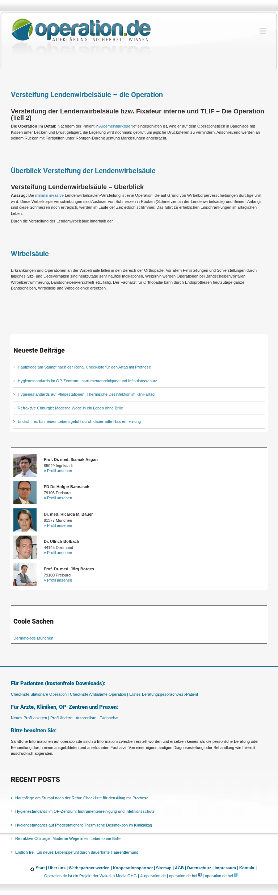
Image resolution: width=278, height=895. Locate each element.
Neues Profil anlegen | (30, 718)
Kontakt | (248, 868)
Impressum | (226, 868)
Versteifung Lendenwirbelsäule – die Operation (87, 95)
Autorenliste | (87, 718)
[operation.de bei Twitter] (235, 876)
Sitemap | (165, 868)
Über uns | (58, 868)
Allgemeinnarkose (114, 126)
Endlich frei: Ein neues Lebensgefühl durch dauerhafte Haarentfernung (79, 421)
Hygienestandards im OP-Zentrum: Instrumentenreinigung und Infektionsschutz (87, 381)
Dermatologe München (33, 638)
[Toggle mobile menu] (263, 31)
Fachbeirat (109, 718)
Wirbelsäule (30, 254)
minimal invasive (49, 195)
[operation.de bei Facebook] (200, 876)
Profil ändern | (62, 718)
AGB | (180, 868)
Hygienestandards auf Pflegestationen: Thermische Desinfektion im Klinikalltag (86, 394)
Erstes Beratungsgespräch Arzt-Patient (163, 694)
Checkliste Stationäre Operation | (40, 694)
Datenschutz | (200, 868)
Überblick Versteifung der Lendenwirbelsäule (83, 171)
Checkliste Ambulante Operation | (99, 694)
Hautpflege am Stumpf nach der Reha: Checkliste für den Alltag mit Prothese (84, 367)
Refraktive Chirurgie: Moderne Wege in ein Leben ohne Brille (70, 408)
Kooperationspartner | (134, 868)
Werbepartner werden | (90, 868)
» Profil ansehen (58, 471)
